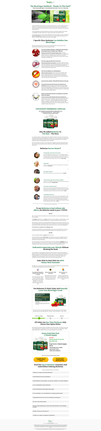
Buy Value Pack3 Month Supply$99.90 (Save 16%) (60, 359)
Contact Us (56, 423)
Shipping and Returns (53, 423)
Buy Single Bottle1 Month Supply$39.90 (41, 359)
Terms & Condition (45, 423)
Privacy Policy (49, 423)
